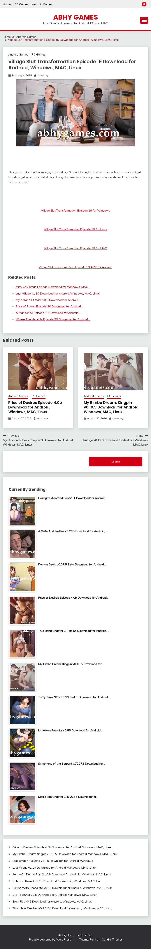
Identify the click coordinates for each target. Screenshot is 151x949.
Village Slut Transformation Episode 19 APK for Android (75, 267)
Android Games (42, 4)
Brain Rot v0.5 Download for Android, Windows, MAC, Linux (52, 901)
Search (115, 461)
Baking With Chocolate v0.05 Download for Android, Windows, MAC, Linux (62, 888)
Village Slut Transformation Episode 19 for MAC (75, 248)
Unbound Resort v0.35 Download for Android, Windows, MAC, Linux (57, 881)
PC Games (21, 4)
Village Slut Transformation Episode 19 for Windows (75, 210)
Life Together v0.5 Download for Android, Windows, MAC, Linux (54, 894)
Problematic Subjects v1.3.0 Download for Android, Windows (52, 861)
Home (7, 4)
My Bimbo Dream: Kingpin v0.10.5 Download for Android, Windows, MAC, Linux (111, 407)
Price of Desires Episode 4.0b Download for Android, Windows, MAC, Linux (35, 407)
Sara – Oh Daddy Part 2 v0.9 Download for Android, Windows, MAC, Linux (61, 874)
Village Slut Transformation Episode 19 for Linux (75, 229)
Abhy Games (75, 17)
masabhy (42, 75)
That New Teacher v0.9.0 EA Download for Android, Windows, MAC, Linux (62, 908)
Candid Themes (112, 939)
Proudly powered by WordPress (50, 939)
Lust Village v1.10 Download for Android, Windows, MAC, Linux (54, 867)
